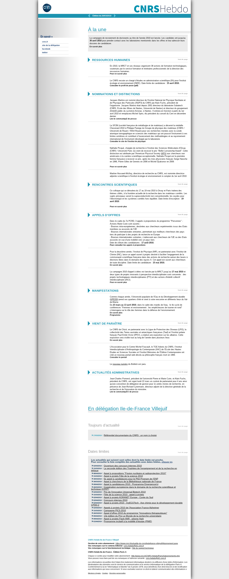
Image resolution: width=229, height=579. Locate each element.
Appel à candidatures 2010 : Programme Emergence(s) (131, 484)
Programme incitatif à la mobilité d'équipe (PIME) (128, 521)
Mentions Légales (94, 573)
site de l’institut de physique (133, 141)
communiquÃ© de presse (127, 392)
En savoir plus (96, 47)
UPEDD (113, 299)
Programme (115, 315)
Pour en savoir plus (118, 74)
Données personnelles (117, 573)
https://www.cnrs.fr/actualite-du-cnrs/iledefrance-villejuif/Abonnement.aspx (147, 543)
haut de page (183, 59)
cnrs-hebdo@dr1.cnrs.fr (134, 546)
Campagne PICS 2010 (115, 510)
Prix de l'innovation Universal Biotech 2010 (125, 492)
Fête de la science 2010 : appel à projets (124, 494)
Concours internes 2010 (115, 500)
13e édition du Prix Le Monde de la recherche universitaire (132, 516)
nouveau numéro (120, 364)
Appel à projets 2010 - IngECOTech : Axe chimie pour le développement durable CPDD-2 (137, 504)
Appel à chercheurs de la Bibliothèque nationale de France (133, 481)
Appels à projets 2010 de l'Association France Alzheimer (131, 508)
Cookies (105, 573)
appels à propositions (136, 245)
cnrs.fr (45, 42)
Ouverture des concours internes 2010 (123, 466)
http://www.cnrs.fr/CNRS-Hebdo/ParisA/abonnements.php (155, 556)
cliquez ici (167, 462)
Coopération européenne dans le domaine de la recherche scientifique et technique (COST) (133, 488)
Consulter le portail (118, 357)
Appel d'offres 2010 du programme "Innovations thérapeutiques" (135, 513)
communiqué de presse (126, 119)
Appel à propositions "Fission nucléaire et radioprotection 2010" (135, 473)
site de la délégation (51, 45)
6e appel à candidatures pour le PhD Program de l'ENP (131, 479)
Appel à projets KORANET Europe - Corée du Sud (128, 497)
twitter (45, 52)
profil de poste (127, 86)
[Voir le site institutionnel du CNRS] (49, 9)
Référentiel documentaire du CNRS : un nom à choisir (130, 435)
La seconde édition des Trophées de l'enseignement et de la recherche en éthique (134, 469)
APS (164, 153)
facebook (46, 49)
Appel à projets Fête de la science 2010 (123, 476)
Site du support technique (143, 548)
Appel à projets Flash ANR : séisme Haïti (124, 519)
